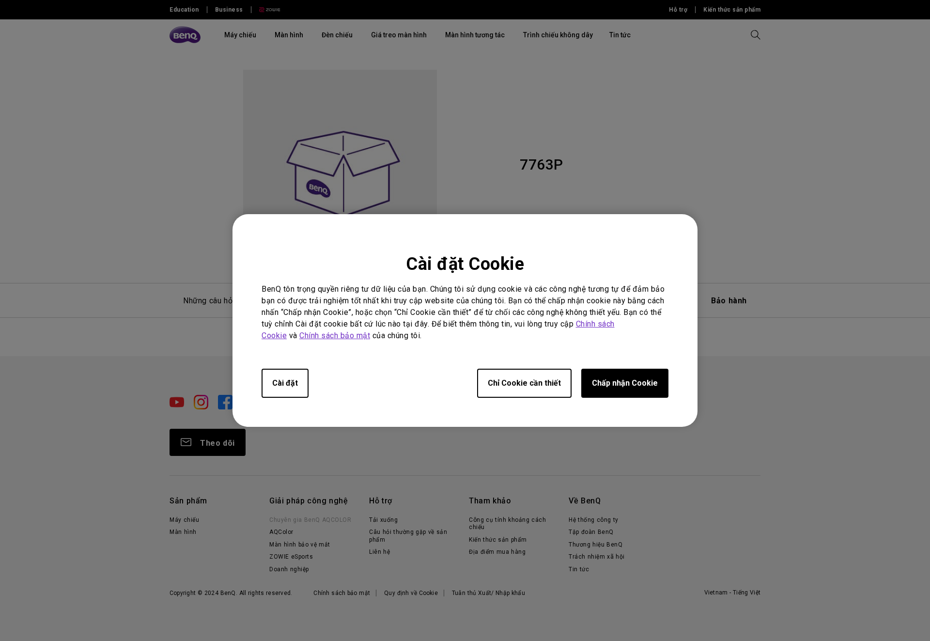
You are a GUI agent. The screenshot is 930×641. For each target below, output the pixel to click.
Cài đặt (285, 383)
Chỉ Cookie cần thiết (524, 383)
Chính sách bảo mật (334, 335)
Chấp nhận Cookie (625, 383)
